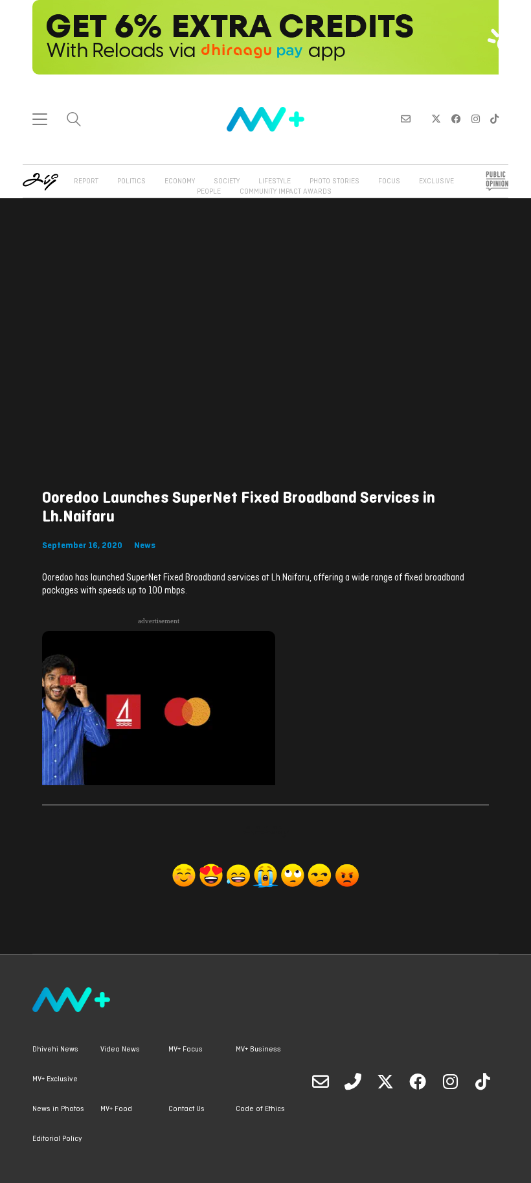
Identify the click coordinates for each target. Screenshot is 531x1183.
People (209, 192)
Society (227, 181)
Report (86, 181)
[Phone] (353, 1081)
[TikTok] (482, 1081)
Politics (131, 181)
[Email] (320, 1081)
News (144, 546)
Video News (120, 1049)
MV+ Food (116, 1109)
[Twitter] (385, 1081)
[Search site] (74, 121)
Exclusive (436, 181)
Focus (389, 181)
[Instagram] (450, 1081)
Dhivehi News (55, 1049)
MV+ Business (258, 1049)
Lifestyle (274, 181)
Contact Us (186, 1109)
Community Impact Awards (286, 192)
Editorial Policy (57, 1139)
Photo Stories (334, 181)
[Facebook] (418, 1081)
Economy (179, 181)
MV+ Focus (185, 1049)
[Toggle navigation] (39, 119)
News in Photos (58, 1109)
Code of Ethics (260, 1109)
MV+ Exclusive (55, 1079)
